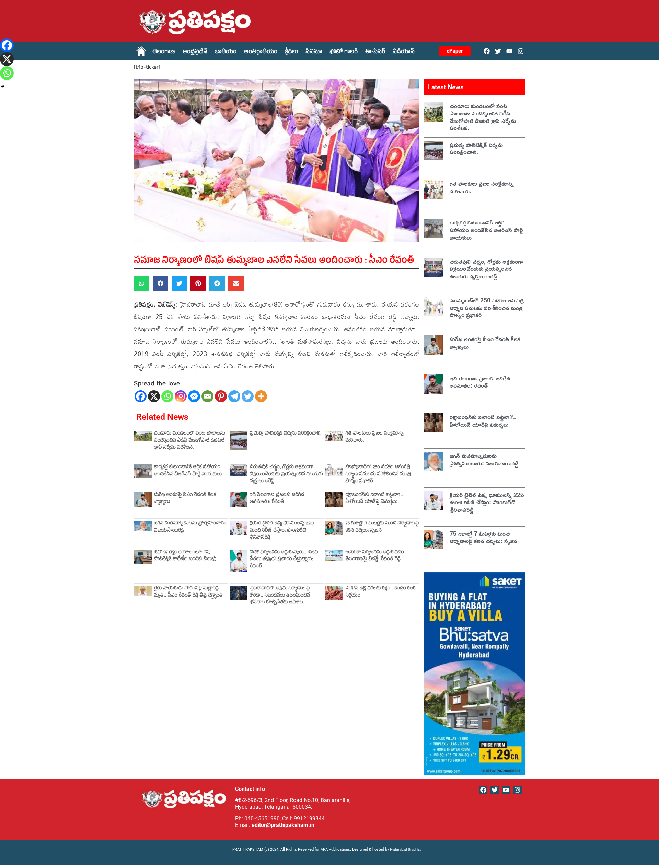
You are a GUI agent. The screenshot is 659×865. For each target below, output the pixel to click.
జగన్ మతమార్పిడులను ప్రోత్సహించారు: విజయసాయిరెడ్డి (190, 527)
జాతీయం (225, 52)
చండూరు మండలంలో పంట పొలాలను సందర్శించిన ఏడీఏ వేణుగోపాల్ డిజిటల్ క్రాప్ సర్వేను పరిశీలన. (189, 441)
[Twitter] (498, 51)
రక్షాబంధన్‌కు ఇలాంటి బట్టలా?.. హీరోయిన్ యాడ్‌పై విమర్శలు (374, 499)
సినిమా (313, 52)
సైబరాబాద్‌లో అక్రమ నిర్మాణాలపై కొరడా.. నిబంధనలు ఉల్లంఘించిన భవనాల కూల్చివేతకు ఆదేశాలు (280, 596)
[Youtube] (509, 51)
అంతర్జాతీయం (260, 52)
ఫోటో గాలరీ (344, 52)
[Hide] (2, 86)
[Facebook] (486, 51)
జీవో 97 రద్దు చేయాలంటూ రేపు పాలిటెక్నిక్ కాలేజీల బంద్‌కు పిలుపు (185, 556)
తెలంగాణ (163, 52)
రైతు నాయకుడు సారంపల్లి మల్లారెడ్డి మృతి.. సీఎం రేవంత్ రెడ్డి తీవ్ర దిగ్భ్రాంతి (188, 592)
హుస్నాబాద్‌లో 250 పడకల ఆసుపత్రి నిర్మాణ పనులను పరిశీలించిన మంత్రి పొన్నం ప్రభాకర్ (378, 474)
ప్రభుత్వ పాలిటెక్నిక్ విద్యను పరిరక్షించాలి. (286, 434)
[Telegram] (234, 396)
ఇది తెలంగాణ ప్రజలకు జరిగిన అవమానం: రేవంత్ (277, 499)
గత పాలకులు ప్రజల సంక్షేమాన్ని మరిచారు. (375, 437)
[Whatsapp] (167, 396)
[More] (261, 396)
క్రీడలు (291, 52)
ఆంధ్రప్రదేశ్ (195, 52)
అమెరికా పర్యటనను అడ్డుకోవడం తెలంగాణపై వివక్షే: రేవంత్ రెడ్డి (375, 556)
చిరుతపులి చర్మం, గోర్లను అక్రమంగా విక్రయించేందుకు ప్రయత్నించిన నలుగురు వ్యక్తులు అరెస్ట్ (286, 474)
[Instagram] (521, 51)
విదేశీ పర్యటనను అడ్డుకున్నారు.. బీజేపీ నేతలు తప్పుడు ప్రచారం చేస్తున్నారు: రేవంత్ (284, 560)
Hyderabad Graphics (406, 850)
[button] (141, 283)
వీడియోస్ (404, 52)
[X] (154, 396)
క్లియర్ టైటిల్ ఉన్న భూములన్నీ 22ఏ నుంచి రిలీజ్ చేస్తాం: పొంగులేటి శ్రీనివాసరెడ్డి (282, 531)
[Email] (207, 396)
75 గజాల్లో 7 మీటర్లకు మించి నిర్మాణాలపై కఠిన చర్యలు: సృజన (382, 527)
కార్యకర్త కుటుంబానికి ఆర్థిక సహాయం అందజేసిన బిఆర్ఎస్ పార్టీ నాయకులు (188, 471)
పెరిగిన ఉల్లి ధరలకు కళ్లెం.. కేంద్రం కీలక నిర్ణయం (381, 592)
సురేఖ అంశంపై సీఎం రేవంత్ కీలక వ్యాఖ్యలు (185, 499)
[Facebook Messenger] (194, 396)
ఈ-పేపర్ (375, 52)
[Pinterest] (221, 396)
